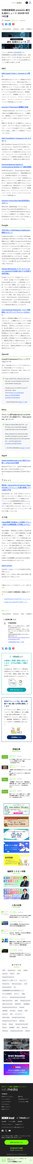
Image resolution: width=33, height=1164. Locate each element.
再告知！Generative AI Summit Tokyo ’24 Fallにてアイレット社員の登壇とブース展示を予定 (16, 487)
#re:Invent (4, 973)
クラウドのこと (12, 755)
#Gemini (12, 973)
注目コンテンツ (16, 20)
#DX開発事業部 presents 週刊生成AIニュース (13, 990)
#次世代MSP (18, 1004)
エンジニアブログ (6, 1101)
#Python (4, 1027)
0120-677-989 (16, 1148)
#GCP (26, 1010)
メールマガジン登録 (23, 1101)
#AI (15, 987)
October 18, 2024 (25, 448)
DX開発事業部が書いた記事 (16, 642)
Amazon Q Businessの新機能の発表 (15, 107)
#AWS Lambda (5, 1017)
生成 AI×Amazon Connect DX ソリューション (17, 599)
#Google (20, 1010)
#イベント (4, 997)
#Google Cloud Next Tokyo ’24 (9, 1007)
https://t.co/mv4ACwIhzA (17, 393)
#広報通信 (11, 1027)
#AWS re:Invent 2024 (7, 1000)
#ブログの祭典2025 (7, 994)
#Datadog (21, 1020)
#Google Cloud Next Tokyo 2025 (17, 997)
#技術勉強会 (26, 1004)
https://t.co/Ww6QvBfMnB (12, 395)
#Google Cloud (11, 970)
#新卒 (16, 1000)
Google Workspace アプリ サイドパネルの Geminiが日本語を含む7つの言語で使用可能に (16, 271)
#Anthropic (5, 1031)
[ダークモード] (26, 2)
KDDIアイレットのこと (14, 765)
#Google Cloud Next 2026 (22, 1024)
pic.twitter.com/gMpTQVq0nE (13, 443)
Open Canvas (7, 565)
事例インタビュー (6, 1106)
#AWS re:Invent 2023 (7, 1004)
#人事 (25, 984)
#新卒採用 (4, 1010)
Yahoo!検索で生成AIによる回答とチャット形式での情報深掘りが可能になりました (16, 524)
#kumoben (12, 1010)
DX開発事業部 (17, 52)
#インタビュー (18, 1014)
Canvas (11, 569)
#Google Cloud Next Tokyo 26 (9, 1020)
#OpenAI (27, 1031)
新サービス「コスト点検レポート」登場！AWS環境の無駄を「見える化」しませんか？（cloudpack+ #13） (20, 795)
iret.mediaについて (23, 1099)
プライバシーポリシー (7, 1124)
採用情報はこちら (16, 737)
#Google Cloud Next (25, 1000)
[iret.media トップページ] (10, 1090)
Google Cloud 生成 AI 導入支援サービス (15, 602)
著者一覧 (20, 1096)
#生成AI (25, 970)
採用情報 (20, 1121)
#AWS (22, 29)
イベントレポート (6, 1099)
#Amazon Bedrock (6, 29)
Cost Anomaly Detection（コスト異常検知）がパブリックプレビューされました (16, 312)
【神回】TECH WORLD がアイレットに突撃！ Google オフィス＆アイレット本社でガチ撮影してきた (20, 772)
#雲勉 (23, 994)
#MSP (18, 973)
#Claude (11, 1024)
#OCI (11, 1014)
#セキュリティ (23, 980)
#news (19, 970)
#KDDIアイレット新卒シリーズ (9, 980)
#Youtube (22, 1007)
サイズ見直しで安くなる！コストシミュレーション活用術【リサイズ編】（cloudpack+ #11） (20, 761)
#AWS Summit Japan (17, 984)
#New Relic (24, 1027)
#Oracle (4, 1024)
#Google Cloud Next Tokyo (18, 1017)
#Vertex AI (4, 1014)
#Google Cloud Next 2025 (17, 1031)
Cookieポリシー (19, 1124)
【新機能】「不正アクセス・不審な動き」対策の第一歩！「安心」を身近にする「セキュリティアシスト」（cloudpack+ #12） (20, 784)
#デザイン (16, 994)
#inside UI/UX (5, 984)
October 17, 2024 (22, 402)
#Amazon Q (16, 29)
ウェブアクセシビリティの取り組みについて (13, 1127)
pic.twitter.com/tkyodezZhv (12, 397)
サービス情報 (11, 1121)
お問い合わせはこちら (16, 690)
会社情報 (4, 1121)
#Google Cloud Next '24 (8, 977)
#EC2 (18, 1027)
